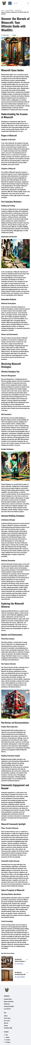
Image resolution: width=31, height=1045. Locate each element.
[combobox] (20, 3)
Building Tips (18, 10)
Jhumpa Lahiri (6, 35)
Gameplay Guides (10, 10)
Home (2, 10)
